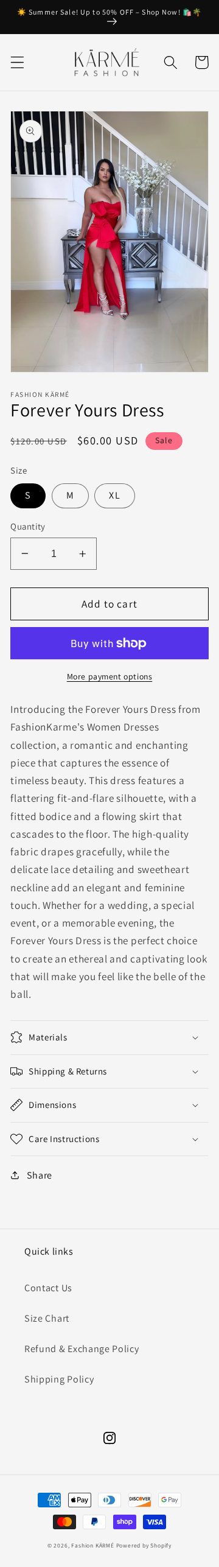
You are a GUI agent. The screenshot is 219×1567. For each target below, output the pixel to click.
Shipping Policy (59, 1379)
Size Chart (46, 1318)
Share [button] (39, 1175)
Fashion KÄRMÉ (92, 1545)
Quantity (28, 526)
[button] (17, 62)
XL (114, 495)
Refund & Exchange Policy (81, 1348)
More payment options (110, 676)
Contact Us (48, 1287)
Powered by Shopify (144, 1545)
